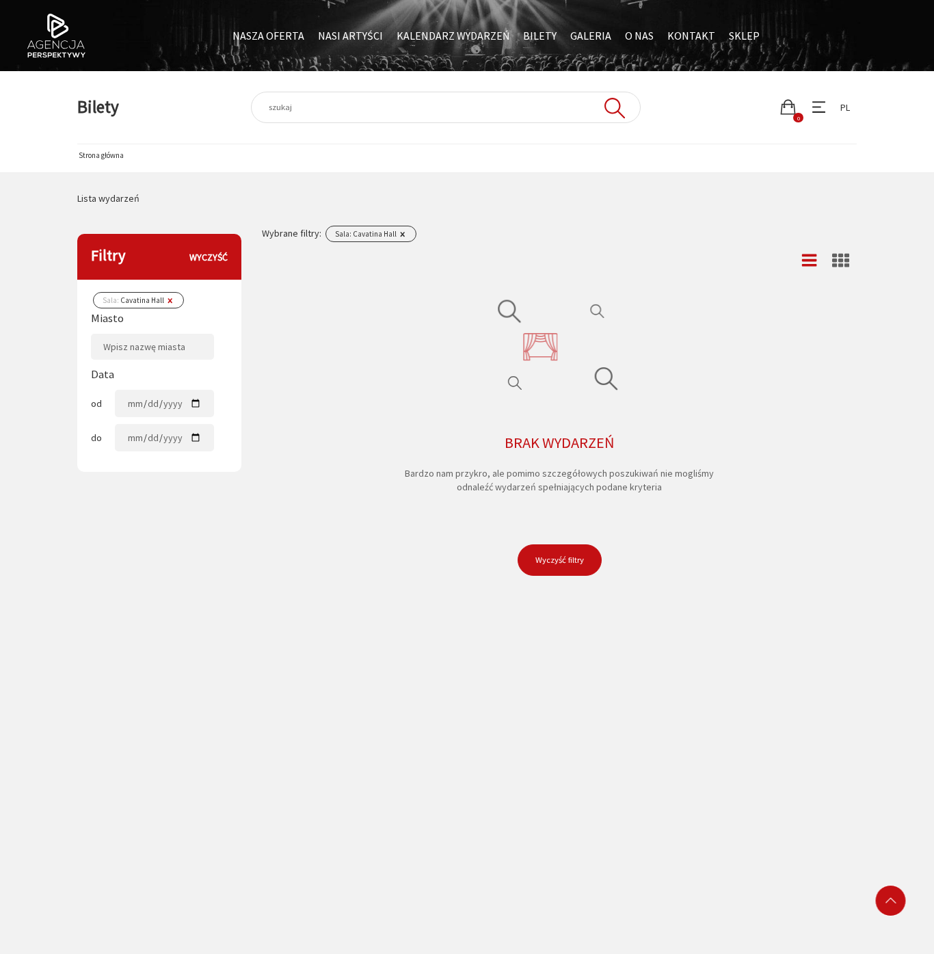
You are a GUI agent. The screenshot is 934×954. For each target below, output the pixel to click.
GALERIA (590, 35)
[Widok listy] (809, 260)
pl (845, 107)
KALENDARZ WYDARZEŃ (453, 35)
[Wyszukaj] (613, 107)
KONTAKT (691, 35)
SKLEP (744, 35)
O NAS (639, 35)
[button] (788, 107)
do (96, 438)
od (96, 403)
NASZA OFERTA (268, 35)
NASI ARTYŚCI (350, 35)
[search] (446, 107)
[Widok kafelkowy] (841, 260)
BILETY (540, 35)
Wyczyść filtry (559, 560)
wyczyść (208, 257)
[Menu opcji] (818, 107)
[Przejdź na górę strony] (891, 900)
